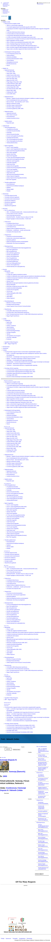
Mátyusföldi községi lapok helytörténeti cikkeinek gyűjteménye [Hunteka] (22, 282)
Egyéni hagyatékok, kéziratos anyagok (15, 40)
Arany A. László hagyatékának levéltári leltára (17, 149)
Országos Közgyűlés (11, 332)
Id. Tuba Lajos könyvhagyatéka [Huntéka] (16, 157)
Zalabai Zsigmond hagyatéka (13, 176)
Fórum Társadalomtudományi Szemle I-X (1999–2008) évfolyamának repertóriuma (25, 314)
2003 (5, 776)
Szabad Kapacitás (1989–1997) (14, 85)
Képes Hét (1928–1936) (12, 78)
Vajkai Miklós (9, 296)
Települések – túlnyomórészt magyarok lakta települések (19, 363)
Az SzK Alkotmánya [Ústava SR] (14, 53)
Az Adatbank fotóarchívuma (13, 223)
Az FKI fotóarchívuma (11, 226)
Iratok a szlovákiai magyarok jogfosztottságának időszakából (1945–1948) (23, 47)
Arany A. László (10, 272)
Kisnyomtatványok (11, 116)
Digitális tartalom (8, 121)
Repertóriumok (8, 309)
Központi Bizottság (11, 329)
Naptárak (9, 187)
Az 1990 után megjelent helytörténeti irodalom (17, 274)
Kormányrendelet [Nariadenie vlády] (14, 58)
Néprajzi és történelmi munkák (13, 103)
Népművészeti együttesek (10, 205)
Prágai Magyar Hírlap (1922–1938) (14, 82)
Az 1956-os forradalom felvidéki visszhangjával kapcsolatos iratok (21, 37)
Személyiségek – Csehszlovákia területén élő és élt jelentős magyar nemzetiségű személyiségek (28, 361)
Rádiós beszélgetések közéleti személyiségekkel (17, 241)
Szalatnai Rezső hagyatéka (13, 165)
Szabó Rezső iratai (11, 164)
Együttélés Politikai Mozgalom (11, 342)
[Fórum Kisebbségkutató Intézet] (8, 935)
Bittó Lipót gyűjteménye (12, 251)
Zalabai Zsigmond (11, 298)
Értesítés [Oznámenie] (11, 63)
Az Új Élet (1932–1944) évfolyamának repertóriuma (18, 312)
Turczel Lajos (9, 291)
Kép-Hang (5, 208)
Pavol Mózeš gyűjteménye (12, 261)
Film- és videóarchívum (10, 210)
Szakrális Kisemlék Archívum (13, 118)
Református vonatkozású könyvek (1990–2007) (17, 286)
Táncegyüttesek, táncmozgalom (14, 335)
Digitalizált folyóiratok (9, 70)
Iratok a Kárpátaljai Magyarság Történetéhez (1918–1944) (19, 43)
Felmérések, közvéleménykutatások (14, 236)
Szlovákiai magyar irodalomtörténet (14, 105)
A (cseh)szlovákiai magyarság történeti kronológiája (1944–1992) (21, 371)
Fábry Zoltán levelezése (12, 114)
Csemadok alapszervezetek (11, 195)
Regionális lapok (10, 122)
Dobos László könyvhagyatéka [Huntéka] (16, 150)
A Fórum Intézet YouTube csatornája (15, 213)
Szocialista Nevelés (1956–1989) (14, 88)
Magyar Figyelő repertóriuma (13, 315)
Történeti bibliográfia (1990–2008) (14, 293)
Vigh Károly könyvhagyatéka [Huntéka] (15, 174)
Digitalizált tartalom (9, 111)
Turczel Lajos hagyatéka (12, 169)
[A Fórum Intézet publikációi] (46, 935)
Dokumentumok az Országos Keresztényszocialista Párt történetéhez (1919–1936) (25, 38)
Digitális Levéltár (6, 21)
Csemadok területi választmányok (12, 198)
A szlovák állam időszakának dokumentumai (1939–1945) (19, 35)
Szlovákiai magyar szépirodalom (14, 106)
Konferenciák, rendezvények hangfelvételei (16, 238)
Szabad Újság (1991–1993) (13, 87)
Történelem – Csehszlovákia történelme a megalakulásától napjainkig (22, 365)
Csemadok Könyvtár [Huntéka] (13, 130)
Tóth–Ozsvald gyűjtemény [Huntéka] (15, 139)
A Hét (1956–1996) (11, 71)
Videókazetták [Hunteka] (12, 142)
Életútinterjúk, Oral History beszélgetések (16, 243)
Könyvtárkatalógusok (9, 301)
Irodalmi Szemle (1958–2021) (13, 75)
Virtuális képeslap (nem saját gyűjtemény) (16, 266)
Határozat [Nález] (10, 55)
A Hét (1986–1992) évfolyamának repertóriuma (17, 310)
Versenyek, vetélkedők (11, 337)
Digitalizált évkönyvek (11, 113)
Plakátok (8, 190)
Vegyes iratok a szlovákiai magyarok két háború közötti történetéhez (21, 49)
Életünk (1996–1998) (11, 90)
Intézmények (5, 193)
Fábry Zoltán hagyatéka (12, 152)
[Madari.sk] (40, 935)
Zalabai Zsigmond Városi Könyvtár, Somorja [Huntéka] (18, 306)
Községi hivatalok (9, 204)
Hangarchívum (8, 234)
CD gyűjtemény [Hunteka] (12, 129)
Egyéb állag (9, 322)
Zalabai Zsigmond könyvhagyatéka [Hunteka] (16, 177)
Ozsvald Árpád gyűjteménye (13, 259)
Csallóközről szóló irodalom (13, 279)
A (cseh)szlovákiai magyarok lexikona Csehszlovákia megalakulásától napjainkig (22, 351)
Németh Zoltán (16, 790)
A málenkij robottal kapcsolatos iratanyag (16, 32)
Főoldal (2, 938)
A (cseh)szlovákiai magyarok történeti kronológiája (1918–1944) (21, 369)
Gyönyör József (10, 281)
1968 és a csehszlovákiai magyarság (15, 25)
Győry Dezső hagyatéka (12, 155)
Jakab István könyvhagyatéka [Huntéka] (15, 159)
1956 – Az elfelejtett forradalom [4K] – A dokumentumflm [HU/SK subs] (22, 212)
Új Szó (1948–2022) (11, 93)
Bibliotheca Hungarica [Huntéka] (14, 302)
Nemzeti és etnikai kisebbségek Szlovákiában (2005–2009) (20, 376)
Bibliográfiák (7, 271)
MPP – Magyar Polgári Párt (11, 343)
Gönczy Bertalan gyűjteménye (13, 252)
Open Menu (3, 8)
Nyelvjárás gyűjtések (11, 239)
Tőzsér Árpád (10, 294)
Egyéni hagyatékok (9, 145)
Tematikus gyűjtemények (10, 182)
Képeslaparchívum (9, 246)
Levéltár (4, 318)
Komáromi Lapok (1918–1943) (13, 76)
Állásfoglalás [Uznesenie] (12, 62)
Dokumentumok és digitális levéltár (12, 23)
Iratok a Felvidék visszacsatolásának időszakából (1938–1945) (20, 42)
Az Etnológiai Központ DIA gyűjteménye (15, 225)
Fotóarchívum (8, 221)
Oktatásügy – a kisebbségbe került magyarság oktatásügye (19, 360)
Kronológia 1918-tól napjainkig (11, 368)
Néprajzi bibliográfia (11, 284)
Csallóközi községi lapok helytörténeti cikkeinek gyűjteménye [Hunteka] (22, 277)
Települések (5, 348)
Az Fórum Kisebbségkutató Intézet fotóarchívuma (43, 784)
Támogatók (5, 6)
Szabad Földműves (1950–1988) (14, 83)
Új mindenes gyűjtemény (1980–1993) (15, 108)
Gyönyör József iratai (11, 154)
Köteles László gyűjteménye (13, 256)
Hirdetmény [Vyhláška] (11, 57)
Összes (8, 65)
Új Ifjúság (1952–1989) (12, 92)
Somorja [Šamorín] (17, 772)
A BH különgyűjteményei (10, 127)
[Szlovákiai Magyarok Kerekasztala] (32, 935)
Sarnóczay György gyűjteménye (14, 263)
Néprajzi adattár (10, 189)
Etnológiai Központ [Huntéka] (13, 304)
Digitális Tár (5, 68)
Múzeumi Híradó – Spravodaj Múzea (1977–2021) (18, 101)
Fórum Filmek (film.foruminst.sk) (14, 215)
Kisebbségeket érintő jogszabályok (12, 51)
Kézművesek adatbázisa (10, 200)
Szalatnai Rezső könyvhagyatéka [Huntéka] (16, 167)
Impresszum (8, 938)
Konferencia (11, 788)
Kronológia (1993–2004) (12, 375)
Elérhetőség (6, 2)
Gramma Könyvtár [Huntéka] (13, 134)
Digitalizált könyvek (9, 96)
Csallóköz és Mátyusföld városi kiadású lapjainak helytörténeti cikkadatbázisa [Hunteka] (26, 276)
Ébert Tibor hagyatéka (11, 179)
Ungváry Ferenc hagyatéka (12, 171)
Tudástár (5, 350)
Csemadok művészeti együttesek (12, 197)
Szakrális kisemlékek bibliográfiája (14, 288)
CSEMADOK (7, 320)
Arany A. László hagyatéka (12, 147)
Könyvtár (5, 269)
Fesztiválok (9, 323)
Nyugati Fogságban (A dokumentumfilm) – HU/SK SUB (19, 218)
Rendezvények (6, 346)
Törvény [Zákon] (10, 60)
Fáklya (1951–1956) (11, 73)
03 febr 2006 (3, 757)
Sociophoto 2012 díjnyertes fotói (14, 231)
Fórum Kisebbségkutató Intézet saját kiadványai (17, 100)
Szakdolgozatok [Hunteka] (12, 137)
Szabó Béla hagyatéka (12, 162)
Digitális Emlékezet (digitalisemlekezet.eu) (16, 228)
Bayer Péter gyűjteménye (12, 249)
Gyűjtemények (6, 125)
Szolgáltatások (6, 5)
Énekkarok (9, 339)
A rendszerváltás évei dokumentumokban (16, 33)
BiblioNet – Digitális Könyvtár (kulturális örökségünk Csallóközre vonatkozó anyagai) (25, 98)
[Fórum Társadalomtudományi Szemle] (16, 936)
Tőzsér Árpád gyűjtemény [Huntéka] (14, 141)
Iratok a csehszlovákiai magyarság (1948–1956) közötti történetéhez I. (22, 45)
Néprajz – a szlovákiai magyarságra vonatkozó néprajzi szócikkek (21, 358)
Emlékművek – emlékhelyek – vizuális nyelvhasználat (18, 230)
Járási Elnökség (10, 327)
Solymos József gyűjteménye (13, 264)
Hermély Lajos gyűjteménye (13, 254)
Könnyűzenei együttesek (10, 202)
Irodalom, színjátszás (11, 325)
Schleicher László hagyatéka (13, 160)
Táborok (8, 334)
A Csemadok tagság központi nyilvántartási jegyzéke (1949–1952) (21, 27)
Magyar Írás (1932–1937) (12, 80)
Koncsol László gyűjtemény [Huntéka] (15, 136)
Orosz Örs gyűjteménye (12, 258)
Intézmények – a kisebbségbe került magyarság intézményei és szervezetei (23, 356)
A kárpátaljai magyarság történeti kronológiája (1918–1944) (20, 373)
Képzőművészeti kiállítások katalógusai (15, 185)
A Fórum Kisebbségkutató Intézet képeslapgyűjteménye (19, 247)
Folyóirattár (9, 132)
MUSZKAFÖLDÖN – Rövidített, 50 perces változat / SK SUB (20, 217)
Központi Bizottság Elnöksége (13, 330)
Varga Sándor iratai (11, 172)
